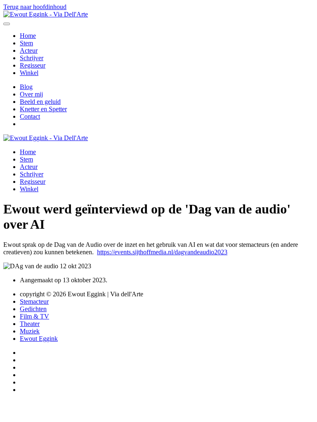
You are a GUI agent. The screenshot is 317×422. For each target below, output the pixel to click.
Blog (26, 86)
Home (28, 35)
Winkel (29, 72)
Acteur (29, 50)
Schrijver (31, 57)
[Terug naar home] (45, 14)
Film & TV (34, 316)
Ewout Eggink (39, 338)
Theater (30, 323)
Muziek (30, 331)
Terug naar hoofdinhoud (34, 6)
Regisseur (32, 65)
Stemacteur (34, 301)
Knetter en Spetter (43, 109)
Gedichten (33, 308)
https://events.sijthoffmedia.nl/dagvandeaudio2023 (162, 252)
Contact (30, 116)
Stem (26, 43)
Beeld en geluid (40, 101)
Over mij (31, 94)
